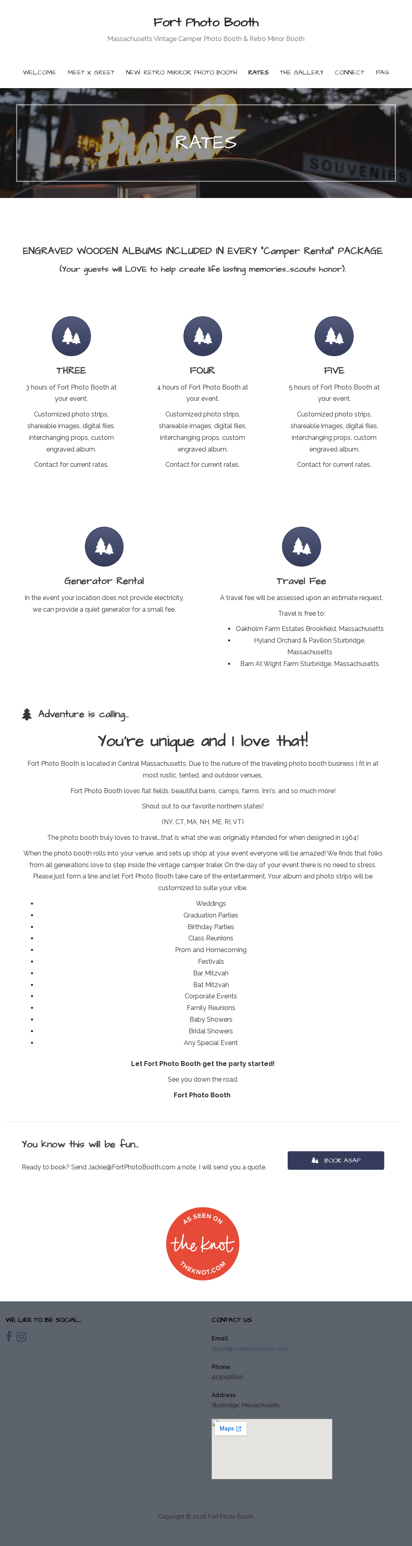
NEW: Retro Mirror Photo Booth (181, 72)
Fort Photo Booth (206, 22)
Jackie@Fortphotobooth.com (250, 1349)
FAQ (382, 72)
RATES (258, 72)
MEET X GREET (91, 72)
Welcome (39, 72)
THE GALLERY (301, 72)
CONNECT (350, 72)
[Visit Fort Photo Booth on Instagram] (21, 1339)
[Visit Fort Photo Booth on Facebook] (9, 1339)
